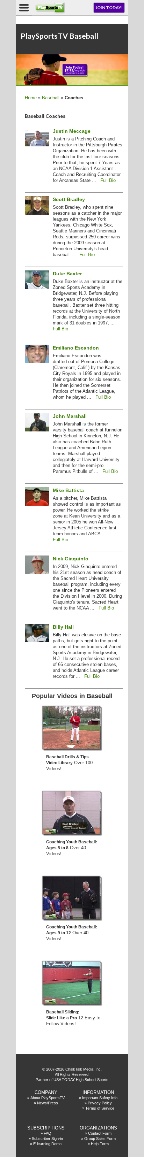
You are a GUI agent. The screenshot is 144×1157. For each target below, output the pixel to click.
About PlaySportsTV (47, 1098)
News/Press (47, 1103)
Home (31, 97)
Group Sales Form (100, 1138)
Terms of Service (99, 1108)
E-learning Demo (47, 1144)
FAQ (47, 1133)
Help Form (100, 1144)
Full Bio (108, 180)
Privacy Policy (100, 1103)
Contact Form (99, 1133)
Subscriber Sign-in (47, 1138)
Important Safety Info (99, 1098)
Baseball (50, 97)
